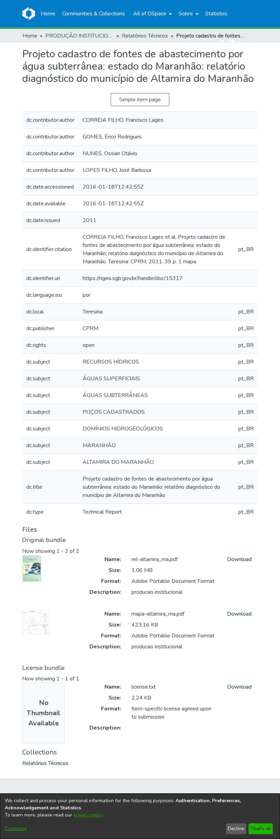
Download (239, 559)
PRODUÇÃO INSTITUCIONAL (79, 36)
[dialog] (140, 816)
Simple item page (140, 99)
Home (30, 36)
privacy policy (87, 815)
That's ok (260, 828)
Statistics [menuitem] (216, 13)
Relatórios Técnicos (145, 36)
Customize (16, 828)
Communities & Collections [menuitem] (93, 13)
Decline (236, 828)
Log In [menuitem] (245, 43)
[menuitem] (152, 13)
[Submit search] (222, 44)
